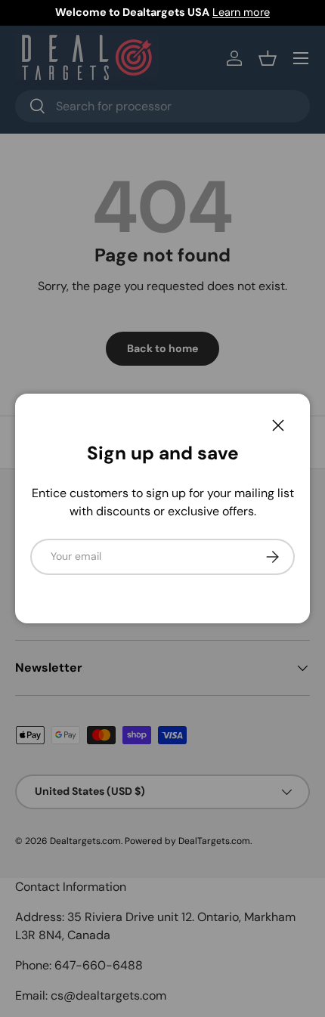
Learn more (241, 12)
